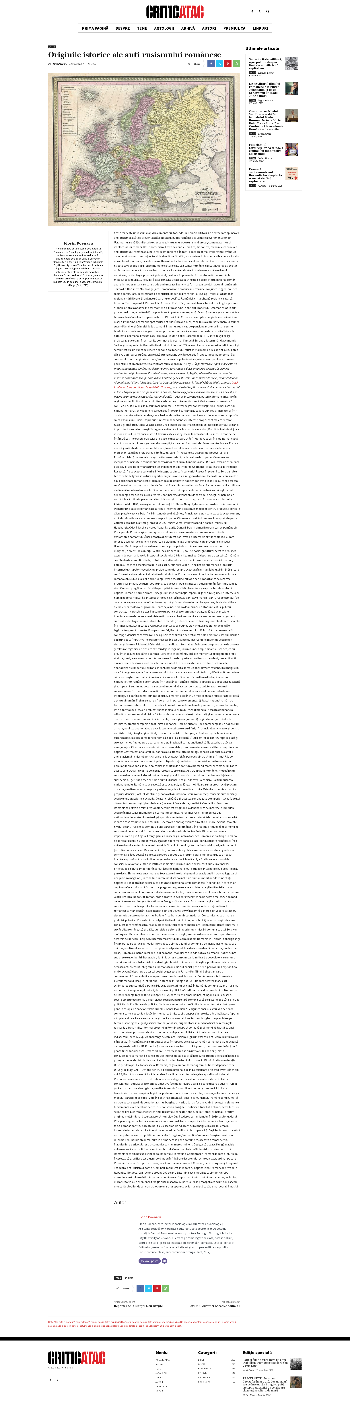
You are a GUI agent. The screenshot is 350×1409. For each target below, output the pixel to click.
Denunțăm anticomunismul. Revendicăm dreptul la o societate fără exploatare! (265, 175)
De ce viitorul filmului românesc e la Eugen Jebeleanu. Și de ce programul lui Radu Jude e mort (264, 90)
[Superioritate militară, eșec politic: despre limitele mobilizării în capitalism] (291, 63)
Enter (52, 47)
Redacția (262, 185)
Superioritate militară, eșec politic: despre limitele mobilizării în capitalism (265, 64)
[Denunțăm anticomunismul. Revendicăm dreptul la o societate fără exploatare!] (291, 173)
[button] (268, 11)
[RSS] (260, 11)
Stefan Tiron (264, 158)
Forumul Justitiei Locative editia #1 (214, 1306)
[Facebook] (252, 11)
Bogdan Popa (264, 100)
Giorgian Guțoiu (265, 72)
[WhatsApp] (236, 63)
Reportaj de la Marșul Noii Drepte (138, 1306)
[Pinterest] (228, 63)
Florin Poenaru (59, 63)
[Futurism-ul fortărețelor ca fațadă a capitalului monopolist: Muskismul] (291, 149)
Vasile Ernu (248, 1370)
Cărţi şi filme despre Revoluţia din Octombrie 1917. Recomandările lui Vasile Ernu (265, 1363)
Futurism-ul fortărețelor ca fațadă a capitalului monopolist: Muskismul (266, 149)
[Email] (164, 1261)
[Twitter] (219, 63)
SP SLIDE (129, 1278)
